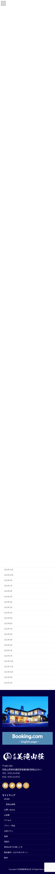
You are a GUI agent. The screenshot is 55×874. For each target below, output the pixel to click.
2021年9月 (8, 677)
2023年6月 (8, 591)
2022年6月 (8, 634)
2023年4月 (8, 602)
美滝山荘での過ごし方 (13, 847)
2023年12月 (8, 570)
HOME (7, 799)
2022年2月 (8, 650)
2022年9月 (8, 618)
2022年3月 (8, 645)
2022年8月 (8, 624)
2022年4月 (8, 640)
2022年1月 (8, 656)
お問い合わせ (9, 810)
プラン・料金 (9, 826)
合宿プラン (8, 831)
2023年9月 (8, 580)
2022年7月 (8, 629)
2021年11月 (8, 667)
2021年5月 (8, 683)
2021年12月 (8, 661)
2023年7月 (8, 586)
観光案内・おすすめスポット (16, 852)
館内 (6, 858)
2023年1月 (8, 613)
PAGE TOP (50, 844)
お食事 (7, 815)
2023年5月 (8, 597)
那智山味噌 (10, 804)
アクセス (7, 820)
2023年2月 (8, 607)
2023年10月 (8, 575)
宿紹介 (7, 842)
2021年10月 (8, 672)
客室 (6, 836)
